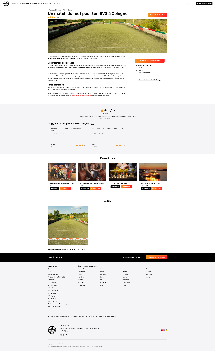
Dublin (102, 271)
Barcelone (81, 277)
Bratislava (149, 274)
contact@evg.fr (65, 331)
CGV (49, 271)
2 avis (63, 17)
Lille (101, 285)
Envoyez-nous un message (156, 257)
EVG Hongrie (52, 298)
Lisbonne (80, 280)
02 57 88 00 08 (136, 257)
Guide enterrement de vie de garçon (59, 304)
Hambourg (126, 282)
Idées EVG (33, 3)
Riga (124, 285)
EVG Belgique (52, 293)
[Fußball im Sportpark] (166, 330)
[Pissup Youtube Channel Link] (63, 335)
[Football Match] (164, 330)
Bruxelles (81, 282)
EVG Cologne (90, 316)
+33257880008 (65, 328)
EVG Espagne (52, 296)
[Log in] (192, 3)
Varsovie (148, 269)
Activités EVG (24, 3)
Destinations (14, 3)
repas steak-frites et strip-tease (82, 96)
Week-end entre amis (54, 306)
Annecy (148, 277)
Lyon (124, 269)
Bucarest (103, 274)
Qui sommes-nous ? (44, 3)
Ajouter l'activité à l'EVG (157, 15)
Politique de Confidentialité (56, 277)
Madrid (125, 271)
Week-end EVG (52, 301)
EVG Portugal (52, 282)
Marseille (103, 282)
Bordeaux (126, 274)
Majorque (126, 280)
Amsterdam (81, 271)
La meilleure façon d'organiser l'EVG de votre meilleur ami (66, 316)
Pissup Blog (51, 280)
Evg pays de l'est (53, 290)
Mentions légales (53, 274)
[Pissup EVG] (6, 3)
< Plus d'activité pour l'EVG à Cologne (60, 10)
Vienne (125, 277)
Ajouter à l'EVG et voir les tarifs (150, 60)
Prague (80, 274)
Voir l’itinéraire (56, 3)
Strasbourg (81, 285)
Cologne (148, 271)
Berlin (102, 277)
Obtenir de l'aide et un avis (204, 3)
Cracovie (103, 269)
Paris (101, 280)
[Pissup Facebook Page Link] (61, 335)
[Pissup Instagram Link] (66, 335)
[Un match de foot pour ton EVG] (162, 330)
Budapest (81, 269)
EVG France (51, 288)
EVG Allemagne (53, 285)
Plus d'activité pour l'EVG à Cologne (149, 80)
